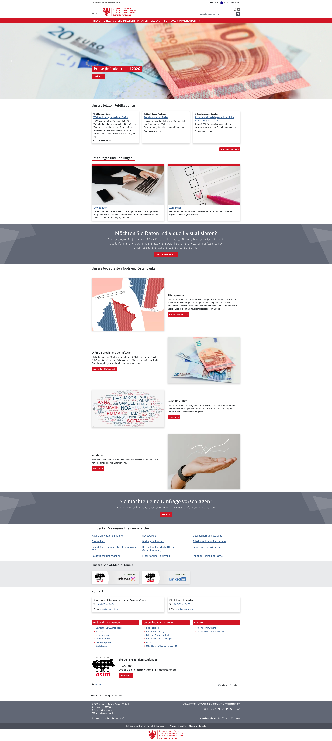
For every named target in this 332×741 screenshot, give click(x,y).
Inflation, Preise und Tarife (152, 21)
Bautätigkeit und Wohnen (106, 555)
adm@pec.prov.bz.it (104, 713)
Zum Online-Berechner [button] (103, 368)
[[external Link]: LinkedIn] (166, 577)
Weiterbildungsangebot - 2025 (110, 117)
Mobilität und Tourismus (156, 555)
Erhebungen (100, 207)
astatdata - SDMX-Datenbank (109, 627)
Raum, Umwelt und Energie (107, 535)
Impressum (160, 725)
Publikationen (152, 627)
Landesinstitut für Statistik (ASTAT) (212, 631)
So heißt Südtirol (103, 638)
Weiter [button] (97, 76)
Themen (97, 21)
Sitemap (98, 684)
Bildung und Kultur (153, 541)
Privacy (172, 725)
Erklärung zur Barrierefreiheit (139, 725)
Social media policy (198, 725)
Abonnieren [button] (125, 675)
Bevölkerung (149, 535)
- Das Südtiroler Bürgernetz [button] (220, 718)
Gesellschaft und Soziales (207, 535)
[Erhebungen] (128, 184)
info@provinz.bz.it (106, 710)
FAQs (148, 642)
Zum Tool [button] (173, 417)
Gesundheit (98, 541)
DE (211, 2)
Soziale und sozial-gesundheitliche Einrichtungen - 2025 (214, 119)
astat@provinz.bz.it (109, 609)
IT (216, 2)
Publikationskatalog (155, 631)
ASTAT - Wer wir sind (206, 627)
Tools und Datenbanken (183, 21)
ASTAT (201, 21)
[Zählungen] (204, 184)
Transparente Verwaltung (197, 704)
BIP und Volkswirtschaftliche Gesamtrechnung (158, 548)
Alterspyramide (102, 635)
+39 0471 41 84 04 (105, 603)
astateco (99, 631)
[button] (234, 9)
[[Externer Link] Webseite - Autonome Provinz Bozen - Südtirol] (119, 11)
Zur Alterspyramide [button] (178, 314)
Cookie (182, 725)
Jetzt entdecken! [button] (165, 254)
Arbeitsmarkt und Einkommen (209, 541)
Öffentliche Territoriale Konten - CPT (162, 645)
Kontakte (217, 704)
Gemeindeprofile (103, 642)
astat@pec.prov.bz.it (184, 609)
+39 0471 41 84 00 (181, 603)
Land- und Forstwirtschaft (207, 546)
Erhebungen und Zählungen (119, 21)
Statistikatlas (101, 645)
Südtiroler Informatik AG (113, 718)
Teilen (224, 684)
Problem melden (232, 704)
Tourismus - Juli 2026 (156, 117)
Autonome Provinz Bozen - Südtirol (114, 704)
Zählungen (175, 207)
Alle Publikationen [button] (229, 149)
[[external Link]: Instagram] (115, 577)
